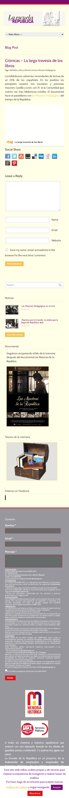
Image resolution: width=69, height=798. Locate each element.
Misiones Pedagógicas (47, 70)
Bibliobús (13, 70)
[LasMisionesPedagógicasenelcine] (38, 306)
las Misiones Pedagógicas (46, 95)
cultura (21, 70)
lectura (34, 70)
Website (56, 240)
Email (54, 230)
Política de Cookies (17, 787)
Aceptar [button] (57, 787)
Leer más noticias (15, 334)
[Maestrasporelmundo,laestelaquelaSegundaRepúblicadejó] (40, 321)
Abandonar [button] (35, 793)
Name (55, 219)
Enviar (10, 678)
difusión (27, 70)
